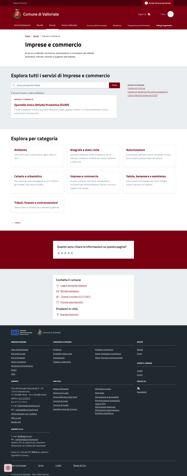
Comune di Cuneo (60, 401)
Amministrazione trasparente (107, 400)
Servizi (52, 25)
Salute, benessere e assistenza (108, 353)
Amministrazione (22, 25)
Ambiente (57, 349)
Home (27, 36)
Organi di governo (18, 361)
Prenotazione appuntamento (107, 410)
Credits (58, 465)
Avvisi (139, 353)
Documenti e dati (18, 353)
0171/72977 (24, 398)
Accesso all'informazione (97, 25)
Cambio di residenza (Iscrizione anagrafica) (148, 92)
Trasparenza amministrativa (138, 25)
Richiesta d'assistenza (104, 413)
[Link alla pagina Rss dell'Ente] (138, 388)
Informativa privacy (103, 388)
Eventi (139, 374)
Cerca (114, 85)
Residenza (117, 25)
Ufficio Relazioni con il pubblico (24, 413)
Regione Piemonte (20, 3)
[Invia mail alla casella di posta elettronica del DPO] (25, 436)
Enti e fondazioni (18, 357)
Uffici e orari (16, 417)
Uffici (13, 374)
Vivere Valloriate (69, 25)
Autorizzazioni (59, 357)
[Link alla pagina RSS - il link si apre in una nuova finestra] (149, 14)
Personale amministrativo (22, 365)
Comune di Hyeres (60, 405)
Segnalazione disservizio (105, 406)
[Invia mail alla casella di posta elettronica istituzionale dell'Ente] (29, 406)
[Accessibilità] (8, 468)
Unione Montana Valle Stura (65, 396)
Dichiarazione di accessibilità (107, 396)
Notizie (140, 349)
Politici (14, 369)
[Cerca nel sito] (170, 14)
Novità (40, 25)
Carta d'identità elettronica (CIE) (143, 95)
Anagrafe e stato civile (62, 353)
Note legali (99, 392)
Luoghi (140, 370)
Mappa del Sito (79, 465)
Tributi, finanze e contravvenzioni (109, 357)
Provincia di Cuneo (60, 392)
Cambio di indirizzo (136, 88)
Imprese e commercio (23, 99)
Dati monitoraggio (18, 465)
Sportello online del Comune (65, 409)
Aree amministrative (19, 349)
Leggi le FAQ (100, 403)
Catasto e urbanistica (62, 361)
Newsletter (142, 392)
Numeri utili (16, 421)
